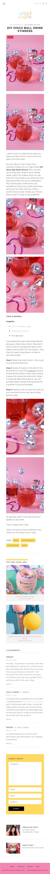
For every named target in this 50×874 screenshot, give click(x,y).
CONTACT (30, 866)
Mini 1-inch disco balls (21, 326)
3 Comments (13, 650)
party (24, 545)
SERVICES (21, 866)
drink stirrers (28, 540)
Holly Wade (12, 692)
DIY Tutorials (16, 25)
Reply (9, 684)
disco (16, 540)
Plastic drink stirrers (20, 331)
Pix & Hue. (44, 870)
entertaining (12, 545)
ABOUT (12, 866)
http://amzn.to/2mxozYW (33, 701)
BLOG (38, 866)
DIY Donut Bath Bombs (25, 597)
